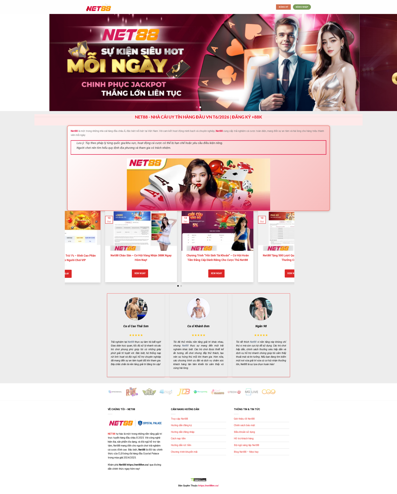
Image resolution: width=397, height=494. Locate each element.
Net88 (131, 341)
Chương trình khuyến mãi (184, 451)
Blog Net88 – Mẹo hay (246, 451)
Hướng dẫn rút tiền (181, 445)
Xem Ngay (71, 273)
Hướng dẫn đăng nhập (182, 431)
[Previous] (73, 237)
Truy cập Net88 (179, 418)
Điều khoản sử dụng (244, 431)
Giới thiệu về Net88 (244, 418)
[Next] (286, 237)
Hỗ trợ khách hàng (244, 438)
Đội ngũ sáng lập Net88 (246, 445)
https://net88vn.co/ (208, 485)
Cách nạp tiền (178, 438)
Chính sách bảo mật (244, 425)
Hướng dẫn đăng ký (181, 425)
